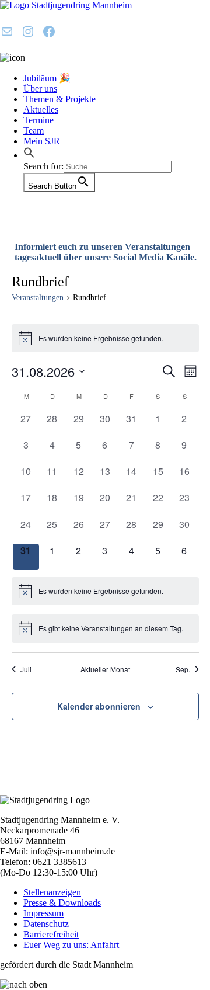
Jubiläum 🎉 (47, 78)
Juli (26, 669)
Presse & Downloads (62, 903)
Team (33, 131)
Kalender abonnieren (99, 706)
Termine (38, 120)
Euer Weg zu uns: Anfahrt (71, 945)
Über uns (40, 88)
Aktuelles (40, 109)
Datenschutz (46, 924)
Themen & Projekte (59, 99)
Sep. (183, 669)
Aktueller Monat (105, 669)
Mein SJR (41, 141)
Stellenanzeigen (52, 892)
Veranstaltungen (38, 297)
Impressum (43, 913)
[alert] (105, 338)
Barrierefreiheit (51, 934)
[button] (29, 155)
